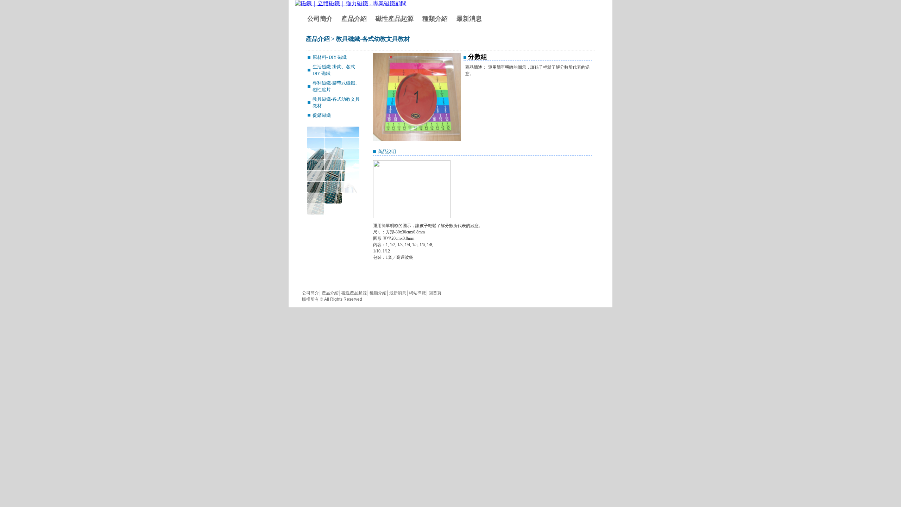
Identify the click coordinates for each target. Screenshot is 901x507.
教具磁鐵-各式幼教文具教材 (373, 39)
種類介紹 (435, 18)
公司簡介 (320, 18)
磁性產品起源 (395, 18)
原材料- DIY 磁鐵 (330, 57)
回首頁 (435, 292)
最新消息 (469, 18)
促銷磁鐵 (322, 115)
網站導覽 (417, 292)
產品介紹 (354, 18)
